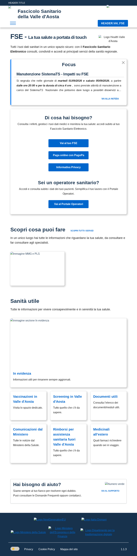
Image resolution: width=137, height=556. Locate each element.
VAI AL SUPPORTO (110, 491)
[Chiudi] (123, 63)
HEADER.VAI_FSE (113, 23)
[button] (37, 269)
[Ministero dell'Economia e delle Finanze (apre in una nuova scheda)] (62, 532)
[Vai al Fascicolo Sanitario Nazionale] (118, 13)
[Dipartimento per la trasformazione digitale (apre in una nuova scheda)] (99, 532)
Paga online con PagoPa (68, 155)
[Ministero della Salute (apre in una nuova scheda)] (28, 532)
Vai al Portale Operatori (68, 204)
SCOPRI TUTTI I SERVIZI (82, 231)
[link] (68, 352)
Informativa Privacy (68, 167)
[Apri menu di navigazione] (13, 23)
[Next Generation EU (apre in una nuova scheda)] (49, 519)
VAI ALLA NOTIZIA (110, 99)
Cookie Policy (46, 549)
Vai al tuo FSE (68, 143)
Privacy (28, 549)
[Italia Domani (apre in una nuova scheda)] (94, 520)
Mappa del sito (69, 549)
